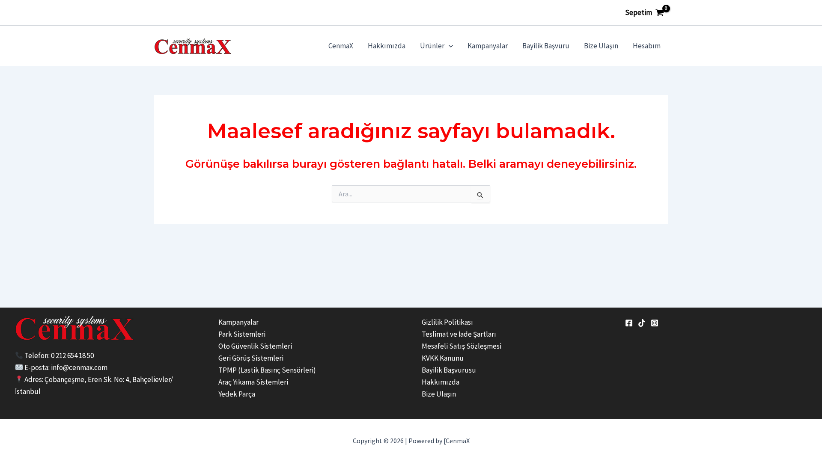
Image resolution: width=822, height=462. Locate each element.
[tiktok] (642, 323)
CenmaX (340, 45)
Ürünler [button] (432, 45)
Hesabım (647, 45)
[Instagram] (654, 323)
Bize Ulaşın (601, 45)
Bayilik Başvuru (545, 45)
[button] (448, 46)
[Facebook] (629, 323)
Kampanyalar (488, 45)
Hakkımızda (386, 45)
